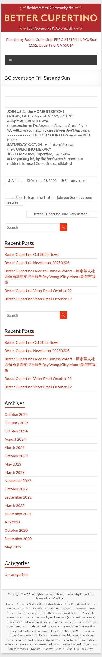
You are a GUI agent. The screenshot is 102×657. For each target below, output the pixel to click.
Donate (35, 649)
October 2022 (16, 489)
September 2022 (18, 497)
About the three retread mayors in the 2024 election (63, 626)
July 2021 (12, 522)
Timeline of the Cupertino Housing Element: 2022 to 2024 (43, 631)
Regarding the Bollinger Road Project (28, 622)
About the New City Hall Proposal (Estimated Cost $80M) (60, 617)
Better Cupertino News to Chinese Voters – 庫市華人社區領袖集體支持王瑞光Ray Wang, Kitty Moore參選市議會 (50, 276)
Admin (16, 180)
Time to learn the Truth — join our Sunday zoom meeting (48, 199)
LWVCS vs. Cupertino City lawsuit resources (60, 608)
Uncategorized (76, 180)
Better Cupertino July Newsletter (61, 214)
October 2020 (16, 530)
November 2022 (18, 480)
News (20, 604)
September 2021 (18, 513)
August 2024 (15, 439)
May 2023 (13, 464)
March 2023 (14, 472)
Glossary (54, 644)
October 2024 (16, 431)
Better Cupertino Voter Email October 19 (38, 298)
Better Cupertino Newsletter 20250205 (37, 262)
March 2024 (14, 447)
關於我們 (87, 649)
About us (73, 649)
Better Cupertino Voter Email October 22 (38, 290)
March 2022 (14, 505)
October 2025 (16, 414)
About (60, 649)
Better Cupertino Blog (76, 644)
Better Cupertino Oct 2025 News (32, 254)
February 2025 (16, 422)
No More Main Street (33, 644)
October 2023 (16, 455)
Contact (48, 649)
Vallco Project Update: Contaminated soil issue (57, 640)
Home (10, 604)
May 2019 (13, 546)
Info (25, 626)
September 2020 (18, 538)
